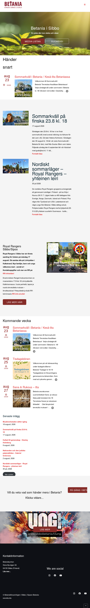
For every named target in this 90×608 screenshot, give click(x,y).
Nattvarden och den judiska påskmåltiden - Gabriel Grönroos (14, 453)
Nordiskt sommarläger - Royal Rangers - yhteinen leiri (15, 464)
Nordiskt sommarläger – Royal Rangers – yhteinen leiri (49, 171)
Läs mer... (7, 571)
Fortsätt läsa (37, 153)
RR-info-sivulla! (18, 294)
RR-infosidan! (8, 273)
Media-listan (33, 41)
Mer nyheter (9, 474)
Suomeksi (57, 41)
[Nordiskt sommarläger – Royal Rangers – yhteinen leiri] (16, 166)
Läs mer (45, 529)
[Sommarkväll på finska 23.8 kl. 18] (16, 118)
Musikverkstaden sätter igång (15, 421)
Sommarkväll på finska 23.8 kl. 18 (49, 118)
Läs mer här (14, 302)
